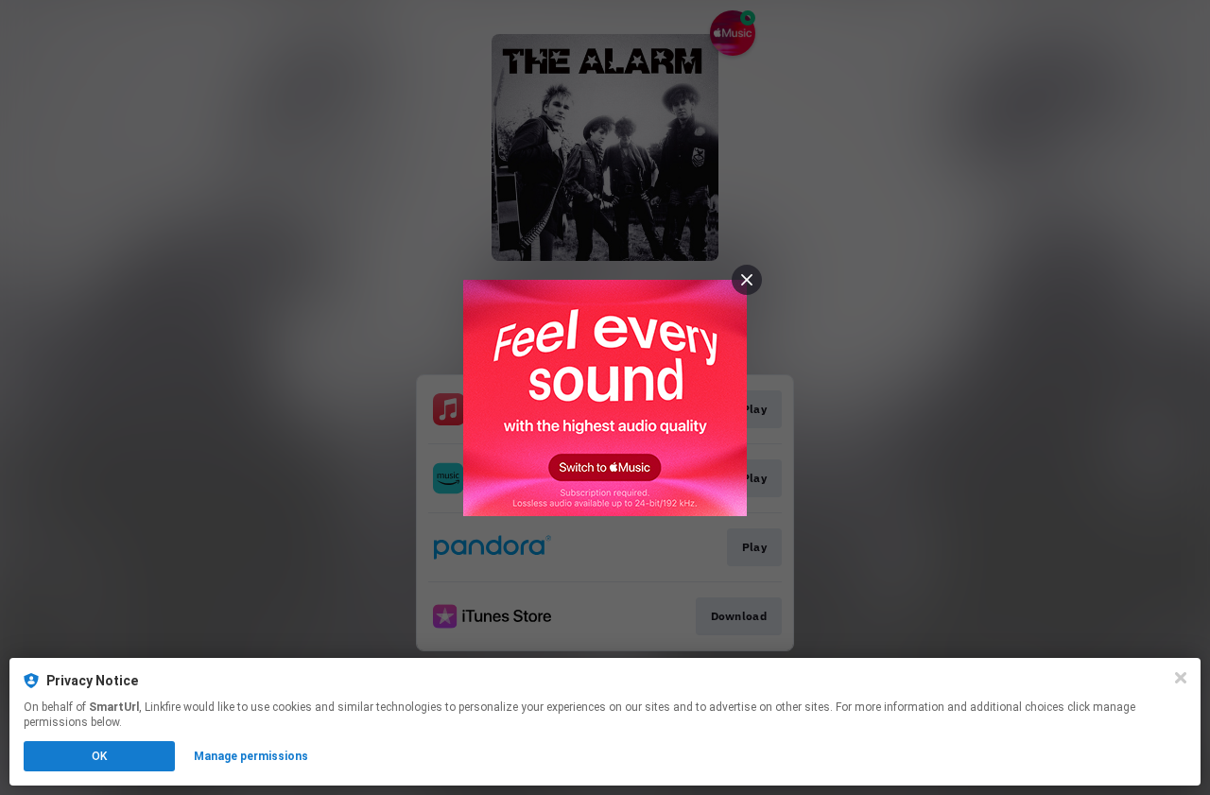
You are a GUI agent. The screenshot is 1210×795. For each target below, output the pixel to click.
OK (99, 756)
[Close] (1181, 678)
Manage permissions (251, 756)
